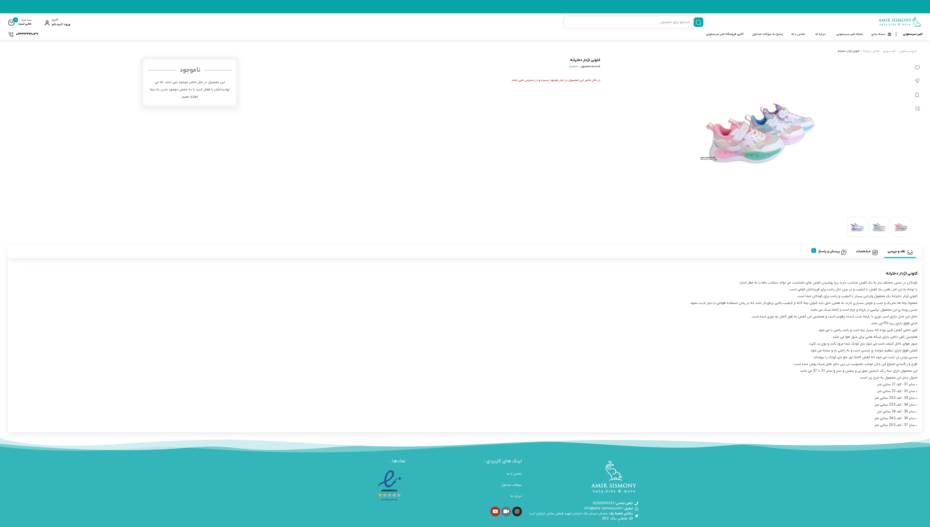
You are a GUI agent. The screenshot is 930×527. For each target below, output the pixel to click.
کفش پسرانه (871, 51)
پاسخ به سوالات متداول (767, 34)
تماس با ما (798, 34)
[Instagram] (517, 511)
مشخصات (863, 251)
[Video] (506, 511)
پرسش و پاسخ (829, 251)
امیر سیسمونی (912, 34)
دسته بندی (878, 34)
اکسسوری (889, 51)
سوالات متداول (511, 485)
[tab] (900, 251)
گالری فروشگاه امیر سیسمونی (725, 34)
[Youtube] (495, 511)
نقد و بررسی (896, 251)
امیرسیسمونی (908, 51)
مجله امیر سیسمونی (849, 34)
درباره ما (820, 34)
